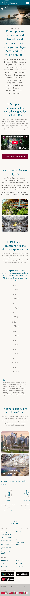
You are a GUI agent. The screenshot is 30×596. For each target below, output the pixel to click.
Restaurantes (21, 41)
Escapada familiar (9, 33)
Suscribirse (15, 591)
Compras (22, 45)
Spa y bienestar (8, 41)
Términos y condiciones (19, 51)
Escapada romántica (10, 37)
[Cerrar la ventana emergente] (27, 2)
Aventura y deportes (10, 29)
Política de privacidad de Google (11, 54)
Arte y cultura (8, 25)
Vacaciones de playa (10, 45)
